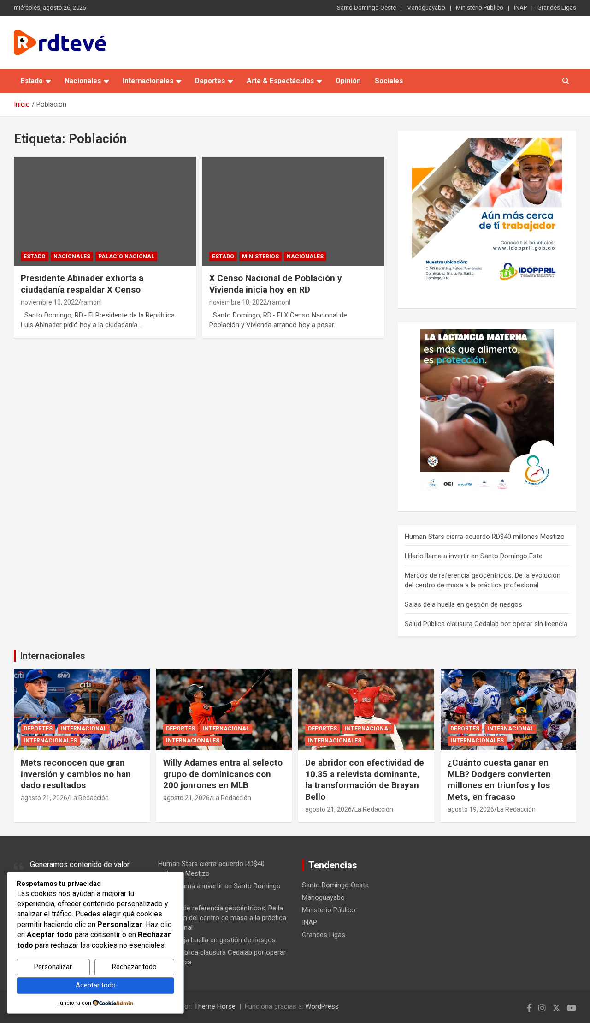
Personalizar (53, 967)
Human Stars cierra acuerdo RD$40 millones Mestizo (485, 536)
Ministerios (260, 256)
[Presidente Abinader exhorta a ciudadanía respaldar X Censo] (104, 211)
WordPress (322, 1006)
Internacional (83, 728)
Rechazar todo (134, 967)
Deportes (210, 81)
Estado (32, 81)
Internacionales (148, 81)
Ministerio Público (479, 7)
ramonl (91, 302)
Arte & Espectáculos (280, 81)
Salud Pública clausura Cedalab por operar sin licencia (486, 624)
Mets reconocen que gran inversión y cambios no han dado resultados (76, 773)
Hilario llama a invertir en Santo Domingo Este (474, 556)
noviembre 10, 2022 (49, 302)
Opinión (348, 81)
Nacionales (83, 81)
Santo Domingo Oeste (366, 7)
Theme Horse (215, 1006)
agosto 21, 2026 (44, 798)
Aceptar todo (96, 985)
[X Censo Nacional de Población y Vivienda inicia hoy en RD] (292, 211)
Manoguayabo (426, 7)
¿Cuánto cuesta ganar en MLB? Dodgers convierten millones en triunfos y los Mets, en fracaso (499, 779)
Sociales (389, 81)
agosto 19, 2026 (471, 809)
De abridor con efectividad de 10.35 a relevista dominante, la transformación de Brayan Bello (364, 779)
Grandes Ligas (556, 7)
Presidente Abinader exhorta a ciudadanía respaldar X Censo (82, 284)
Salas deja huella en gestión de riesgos (463, 604)
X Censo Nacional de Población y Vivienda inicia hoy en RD (275, 284)
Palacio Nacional (126, 256)
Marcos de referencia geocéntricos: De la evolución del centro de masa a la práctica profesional (222, 918)
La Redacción (89, 798)
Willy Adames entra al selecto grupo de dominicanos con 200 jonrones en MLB (223, 773)
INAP (520, 7)
